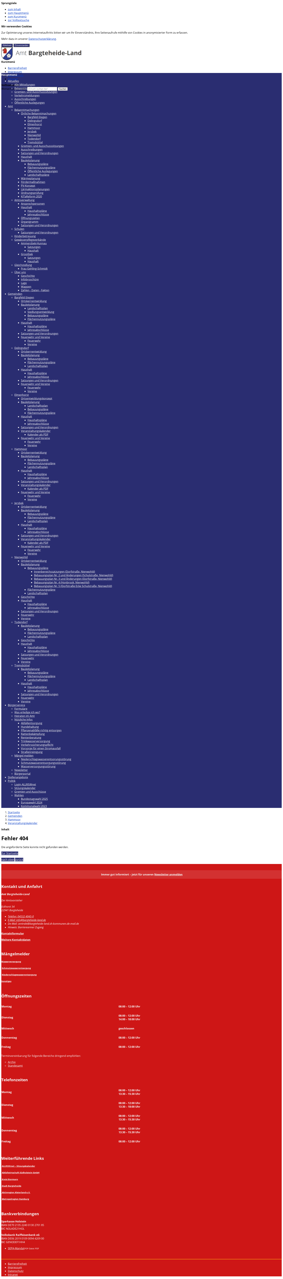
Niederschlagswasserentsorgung (19, 974)
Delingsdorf (35, 120)
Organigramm (29, 221)
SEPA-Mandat (16, 1248)
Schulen (19, 229)
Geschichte (28, 276)
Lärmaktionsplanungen (35, 189)
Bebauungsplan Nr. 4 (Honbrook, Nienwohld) (61, 582)
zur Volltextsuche (18, 20)
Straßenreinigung (32, 752)
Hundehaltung (30, 727)
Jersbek (32, 131)
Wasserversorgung (11, 961)
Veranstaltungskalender (36, 431)
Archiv (12, 1062)
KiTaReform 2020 (31, 196)
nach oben (7, 859)
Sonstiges (6, 981)
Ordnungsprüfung (32, 193)
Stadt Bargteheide (11, 1185)
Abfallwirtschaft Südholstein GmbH (20, 1172)
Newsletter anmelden (168, 874)
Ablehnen (7, 45)
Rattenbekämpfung (33, 734)
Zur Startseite (9, 853)
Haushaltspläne (37, 211)
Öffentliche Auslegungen (29, 102)
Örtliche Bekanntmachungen (38, 113)
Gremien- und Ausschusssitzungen (35, 92)
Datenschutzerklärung (42, 39)
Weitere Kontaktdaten (15, 940)
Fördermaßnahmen (33, 182)
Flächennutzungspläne (41, 167)
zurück (19, 859)
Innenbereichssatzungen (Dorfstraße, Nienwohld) (64, 571)
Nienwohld (34, 135)
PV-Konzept (28, 185)
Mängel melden (23, 755)
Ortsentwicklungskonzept (36, 398)
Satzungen (34, 247)
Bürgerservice (16, 705)
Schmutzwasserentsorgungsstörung (43, 763)
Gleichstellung (23, 265)
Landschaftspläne (38, 175)
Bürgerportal (22, 773)
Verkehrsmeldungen (27, 95)
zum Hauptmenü (18, 13)
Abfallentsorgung (31, 723)
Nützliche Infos (23, 719)
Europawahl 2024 (31, 802)
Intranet (13, 79)
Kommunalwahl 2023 (34, 806)
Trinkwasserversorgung (35, 741)
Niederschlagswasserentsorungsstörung (46, 759)
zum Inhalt (14, 9)
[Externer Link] (1, 1179)
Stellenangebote (18, 777)
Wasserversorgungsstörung (38, 766)
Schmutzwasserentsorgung (16, 968)
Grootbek (27, 254)
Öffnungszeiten (30, 218)
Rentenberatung (31, 737)
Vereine (32, 344)
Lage (24, 283)
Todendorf (34, 139)
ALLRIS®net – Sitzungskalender (18, 1166)
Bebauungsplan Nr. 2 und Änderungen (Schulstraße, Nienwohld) (73, 575)
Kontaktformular (12, 933)
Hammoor (34, 128)
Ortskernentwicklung (34, 301)
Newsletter (21, 770)
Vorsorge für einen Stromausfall (41, 748)
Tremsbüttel (35, 142)
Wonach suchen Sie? (14, 89)
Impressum (15, 71)
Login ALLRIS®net (25, 784)
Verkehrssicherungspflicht (37, 745)
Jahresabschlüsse (38, 214)
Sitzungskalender (25, 788)
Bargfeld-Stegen (37, 117)
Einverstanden (21, 45)
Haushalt (26, 157)
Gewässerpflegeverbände (30, 240)
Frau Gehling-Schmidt (34, 268)
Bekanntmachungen (26, 88)
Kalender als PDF (38, 434)
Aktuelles (13, 81)
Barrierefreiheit (17, 68)
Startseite (14, 812)
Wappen (26, 286)
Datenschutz (15, 1271)
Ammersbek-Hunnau (34, 243)
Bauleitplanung (30, 160)
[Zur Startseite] (41, 59)
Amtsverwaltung (24, 200)
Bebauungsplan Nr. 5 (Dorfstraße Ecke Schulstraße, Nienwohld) (73, 586)
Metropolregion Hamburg (15, 1199)
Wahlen (19, 795)
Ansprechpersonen (33, 203)
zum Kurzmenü (17, 16)
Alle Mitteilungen (24, 84)
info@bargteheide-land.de (27, 920)
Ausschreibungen (25, 99)
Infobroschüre (30, 279)
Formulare (20, 709)
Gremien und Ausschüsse (30, 791)
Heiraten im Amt (24, 716)
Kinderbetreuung (25, 236)
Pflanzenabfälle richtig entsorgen (41, 730)
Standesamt (15, 1065)
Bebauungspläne (38, 164)
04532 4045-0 (21, 916)
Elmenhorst (35, 124)
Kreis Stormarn (10, 1179)
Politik (11, 781)
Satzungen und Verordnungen (39, 153)
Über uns (20, 272)
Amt (10, 106)
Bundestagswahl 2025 (34, 799)
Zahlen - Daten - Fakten (35, 290)
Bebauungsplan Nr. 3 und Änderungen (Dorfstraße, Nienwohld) (73, 579)
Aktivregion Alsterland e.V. (16, 1192)
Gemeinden (15, 294)
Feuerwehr (34, 341)
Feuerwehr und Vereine (35, 337)
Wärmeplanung (30, 178)
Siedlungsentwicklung (41, 312)
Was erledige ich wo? (27, 712)
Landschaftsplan (38, 308)
